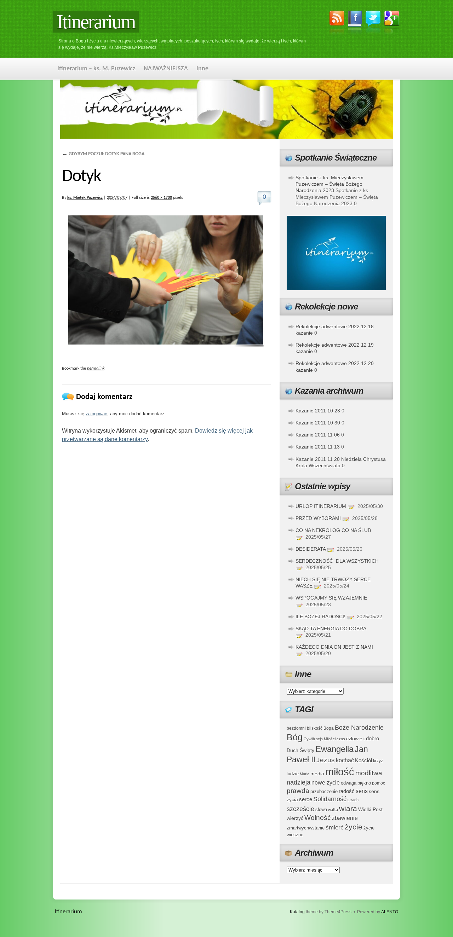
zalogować (96, 413)
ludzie (293, 773)
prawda (298, 790)
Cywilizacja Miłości (320, 739)
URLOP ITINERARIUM (321, 506)
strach (353, 800)
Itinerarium (96, 22)
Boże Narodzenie (359, 727)
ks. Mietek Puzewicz (85, 198)
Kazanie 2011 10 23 (318, 410)
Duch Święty (300, 750)
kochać (345, 760)
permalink (95, 368)
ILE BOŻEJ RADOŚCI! (320, 616)
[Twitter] (373, 23)
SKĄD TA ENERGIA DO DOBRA (331, 628)
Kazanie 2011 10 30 (318, 423)
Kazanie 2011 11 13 (318, 447)
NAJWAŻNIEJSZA (166, 68)
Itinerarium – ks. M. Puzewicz (96, 68)
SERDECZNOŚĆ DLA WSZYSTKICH (337, 561)
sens (362, 791)
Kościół (363, 760)
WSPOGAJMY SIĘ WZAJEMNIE (331, 598)
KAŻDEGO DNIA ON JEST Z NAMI (334, 647)
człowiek (355, 738)
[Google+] (392, 24)
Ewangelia (334, 749)
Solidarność (329, 799)
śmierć (335, 827)
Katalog (297, 911)
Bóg (295, 737)
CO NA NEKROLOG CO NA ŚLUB (333, 530)
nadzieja (298, 782)
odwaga (348, 783)
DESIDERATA (311, 549)
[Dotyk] (166, 281)
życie (353, 827)
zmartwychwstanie (306, 828)
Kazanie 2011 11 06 (318, 435)
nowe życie (325, 782)
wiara (348, 808)
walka (333, 810)
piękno (364, 783)
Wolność (317, 817)
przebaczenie (324, 791)
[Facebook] (355, 24)
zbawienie (345, 818)
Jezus (325, 760)
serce (305, 799)
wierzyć (295, 818)
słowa (321, 809)
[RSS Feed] (336, 24)
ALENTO (389, 911)
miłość (339, 771)
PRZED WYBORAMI (318, 518)
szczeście (300, 808)
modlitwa (368, 773)
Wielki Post (370, 809)
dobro (372, 738)
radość (347, 791)
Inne (202, 68)
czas (341, 739)
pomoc (378, 783)
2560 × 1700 (161, 198)
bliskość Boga (320, 728)
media (317, 773)
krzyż (378, 760)
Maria (304, 774)
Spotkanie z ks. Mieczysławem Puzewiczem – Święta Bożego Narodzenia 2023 (329, 184)
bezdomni (296, 728)
